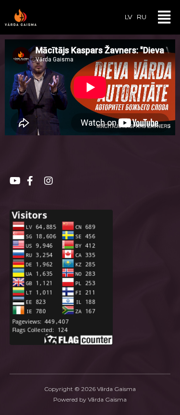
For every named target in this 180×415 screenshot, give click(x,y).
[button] (164, 17)
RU (141, 17)
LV (128, 17)
